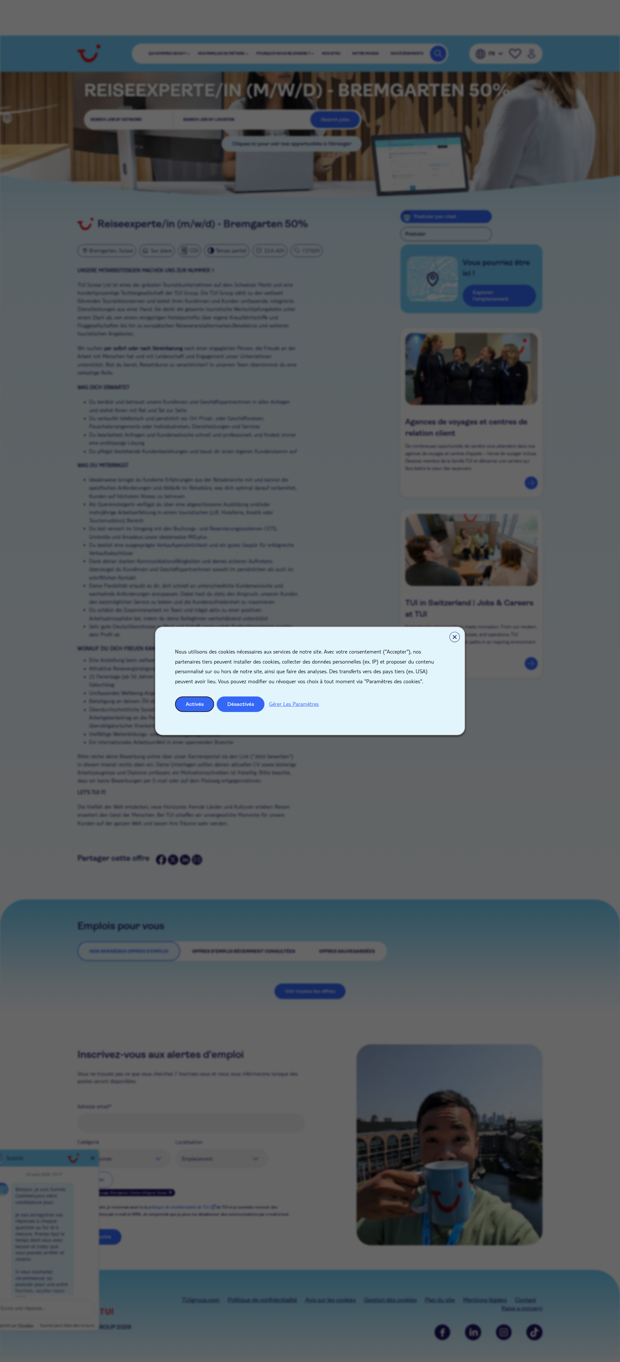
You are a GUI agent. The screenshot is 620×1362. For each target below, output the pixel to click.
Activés (195, 704)
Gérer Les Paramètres (294, 703)
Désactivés (240, 704)
